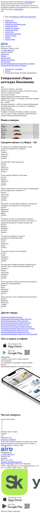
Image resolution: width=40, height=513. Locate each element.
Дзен (10, 462)
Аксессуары (9, 32)
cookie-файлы (29, 2)
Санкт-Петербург (29, 17)
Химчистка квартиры (13, 34)
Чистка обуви (10, 39)
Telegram (4, 458)
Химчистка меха (11, 26)
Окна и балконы (20, 65)
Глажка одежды (10, 36)
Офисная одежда (11, 22)
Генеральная (19, 64)
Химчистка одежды (12, 28)
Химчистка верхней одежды (15, 24)
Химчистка (9, 20)
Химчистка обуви (11, 30)
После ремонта (29, 64)
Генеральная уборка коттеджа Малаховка (22, 334)
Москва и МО (18, 17)
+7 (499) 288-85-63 (7, 50)
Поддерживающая (8, 64)
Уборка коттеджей (8, 65)
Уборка (7, 37)
